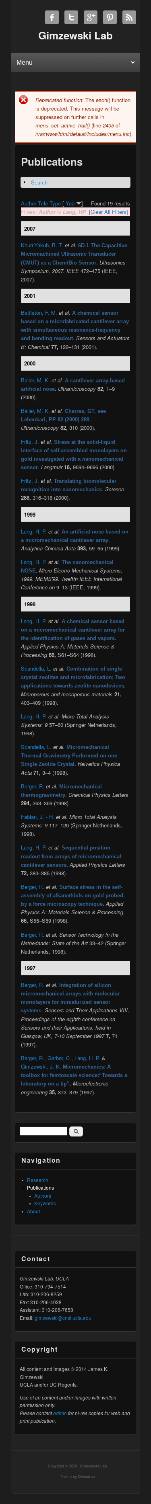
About (33, 1211)
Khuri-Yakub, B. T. (42, 245)
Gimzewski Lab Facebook (52, 17)
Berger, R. (32, 786)
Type (55, 203)
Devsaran (86, 1476)
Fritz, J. (30, 441)
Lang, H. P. (34, 531)
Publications (40, 1187)
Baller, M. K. (35, 380)
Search (39, 182)
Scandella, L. (36, 668)
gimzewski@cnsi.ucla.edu (63, 1317)
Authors (42, 1195)
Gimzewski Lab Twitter (71, 17)
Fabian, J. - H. (37, 817)
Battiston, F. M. (39, 312)
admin (60, 1413)
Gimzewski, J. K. (41, 1066)
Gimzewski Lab (93, 1466)
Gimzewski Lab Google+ (90, 17)
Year (71, 203)
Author (28, 203)
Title (43, 203)
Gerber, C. (59, 1058)
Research (37, 1179)
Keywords (45, 1203)
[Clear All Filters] (108, 211)
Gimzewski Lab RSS (129, 17)
